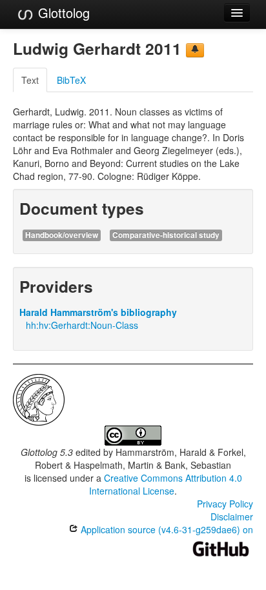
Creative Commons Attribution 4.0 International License (165, 484)
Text (30, 80)
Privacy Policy (225, 503)
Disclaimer (231, 516)
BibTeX (71, 80)
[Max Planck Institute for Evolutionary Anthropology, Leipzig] (39, 398)
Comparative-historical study (166, 235)
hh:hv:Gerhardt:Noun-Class (82, 325)
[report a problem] (195, 50)
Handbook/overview (61, 235)
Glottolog (62, 12)
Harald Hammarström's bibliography (98, 312)
